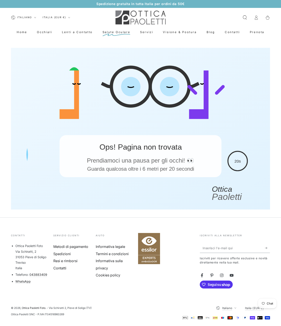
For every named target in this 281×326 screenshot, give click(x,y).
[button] (244, 17)
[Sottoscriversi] (267, 248)
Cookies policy (108, 275)
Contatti (59, 268)
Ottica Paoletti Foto (33, 308)
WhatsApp (23, 281)
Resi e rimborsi (65, 261)
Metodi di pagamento (70, 246)
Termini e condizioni (112, 254)
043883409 (38, 274)
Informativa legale (110, 246)
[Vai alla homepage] (140, 18)
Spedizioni (62, 254)
